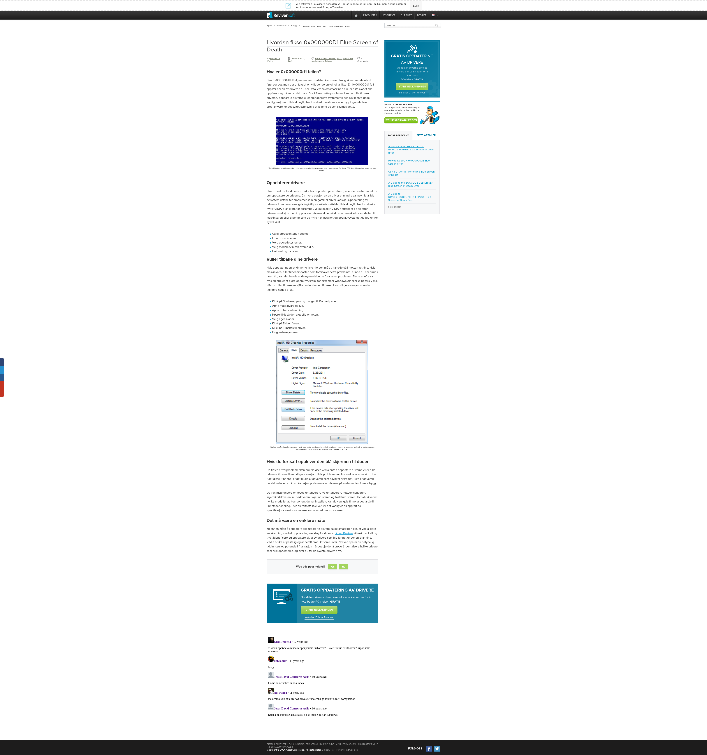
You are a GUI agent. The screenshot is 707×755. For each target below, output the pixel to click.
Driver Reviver (344, 533)
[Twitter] (437, 751)
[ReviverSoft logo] (281, 15)
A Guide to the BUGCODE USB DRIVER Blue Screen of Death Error (410, 184)
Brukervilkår (328, 749)
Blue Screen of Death (325, 58)
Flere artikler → (395, 207)
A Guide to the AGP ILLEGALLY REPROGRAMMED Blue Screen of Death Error (411, 149)
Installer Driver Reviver (319, 617)
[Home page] (356, 15)
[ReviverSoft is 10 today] (348, 15)
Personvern (342, 749)
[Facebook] (429, 751)
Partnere (281, 744)
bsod (339, 58)
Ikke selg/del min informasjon (338, 744)
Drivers (328, 61)
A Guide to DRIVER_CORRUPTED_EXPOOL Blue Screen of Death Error (409, 196)
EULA (291, 744)
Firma (270, 744)
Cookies (353, 749)
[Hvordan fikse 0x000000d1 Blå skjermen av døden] (322, 166)
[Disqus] (322, 681)
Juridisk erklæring (307, 744)
